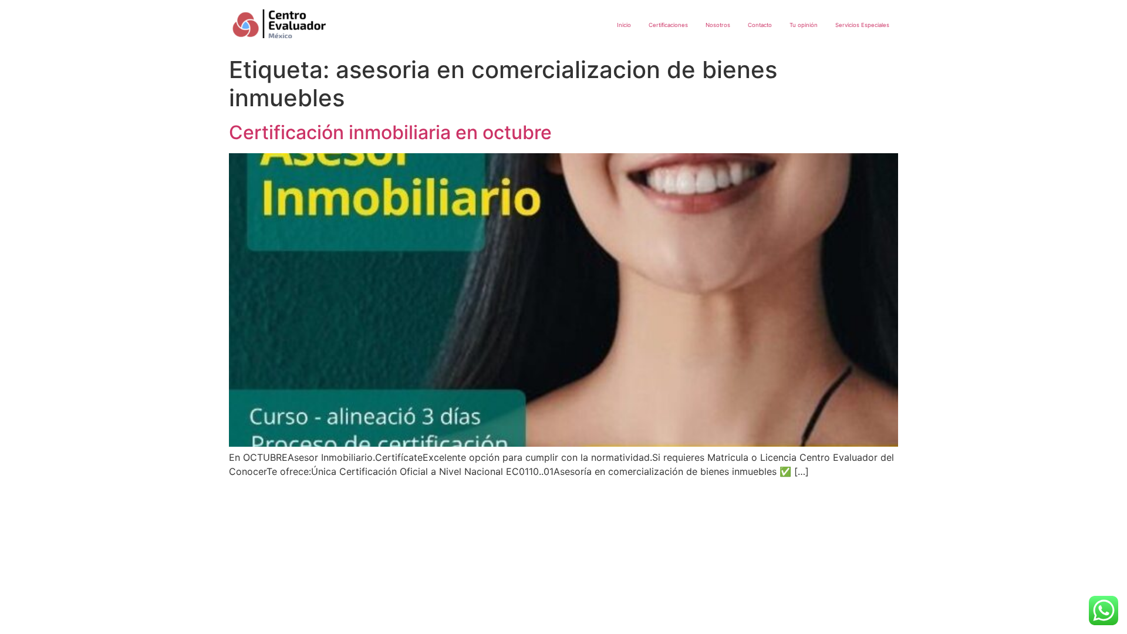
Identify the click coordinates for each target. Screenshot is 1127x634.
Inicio (624, 25)
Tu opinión (803, 25)
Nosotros (718, 25)
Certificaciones (668, 25)
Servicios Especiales (862, 25)
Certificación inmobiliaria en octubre (390, 132)
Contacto (760, 25)
